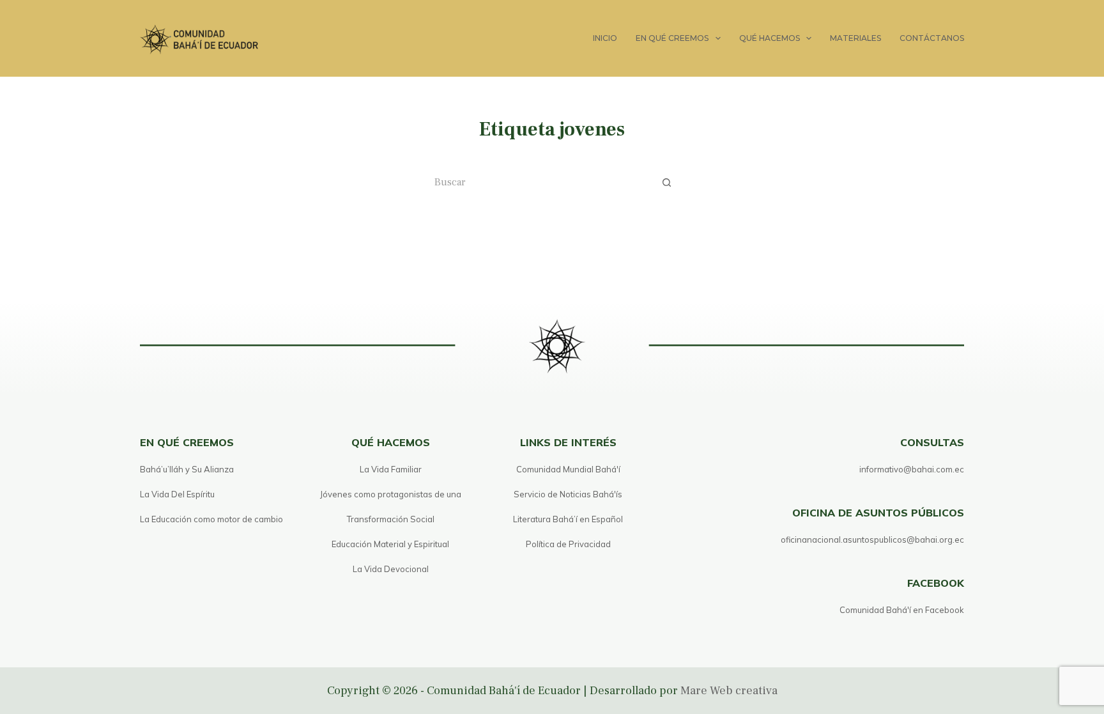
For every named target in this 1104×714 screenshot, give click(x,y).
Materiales (855, 38)
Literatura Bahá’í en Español (568, 519)
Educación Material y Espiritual (390, 544)
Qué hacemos (769, 38)
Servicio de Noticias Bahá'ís (568, 494)
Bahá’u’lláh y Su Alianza (187, 469)
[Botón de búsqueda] (667, 182)
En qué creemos (672, 38)
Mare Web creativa (729, 690)
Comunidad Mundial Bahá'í (568, 469)
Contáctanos (932, 38)
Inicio (605, 38)
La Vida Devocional (391, 569)
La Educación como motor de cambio (211, 519)
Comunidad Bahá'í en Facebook (901, 610)
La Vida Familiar (391, 469)
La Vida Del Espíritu (177, 494)
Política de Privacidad (568, 544)
